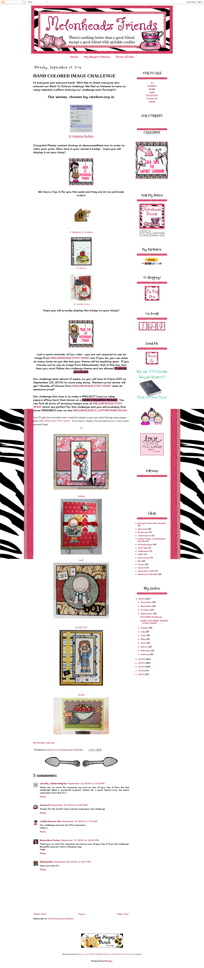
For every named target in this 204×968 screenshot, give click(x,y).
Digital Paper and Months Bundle (151, 540)
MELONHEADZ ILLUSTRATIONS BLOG (100, 410)
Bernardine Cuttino (50, 840)
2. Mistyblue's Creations (81, 232)
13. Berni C (81, 268)
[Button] (151, 228)
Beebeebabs (46, 862)
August (145, 628)
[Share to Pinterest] (100, 750)
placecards (143, 557)
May (143, 639)
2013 (141, 666)
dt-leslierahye (145, 544)
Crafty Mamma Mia (50, 821)
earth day (143, 548)
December (146, 602)
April (143, 643)
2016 (142, 599)
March (144, 647)
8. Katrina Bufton (81, 136)
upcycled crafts (146, 571)
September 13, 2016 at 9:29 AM (69, 805)
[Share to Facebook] (97, 750)
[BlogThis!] (92, 750)
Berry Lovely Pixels (86, 954)
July (143, 631)
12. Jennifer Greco (81, 304)
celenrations (144, 535)
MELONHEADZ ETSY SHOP (70, 357)
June (144, 635)
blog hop (142, 529)
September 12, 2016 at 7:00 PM (86, 783)
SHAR (81, 694)
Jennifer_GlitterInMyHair (53, 783)
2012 (141, 670)
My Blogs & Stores (97, 56)
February (146, 650)
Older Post (123, 914)
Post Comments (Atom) (61, 918)
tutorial (141, 567)
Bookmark (143, 532)
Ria (139, 561)
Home (74, 56)
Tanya (141, 564)
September (147, 613)
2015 (142, 659)
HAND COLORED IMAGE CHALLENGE (154, 621)
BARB (81, 496)
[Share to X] (95, 750)
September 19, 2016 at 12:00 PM (80, 840)
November (146, 606)
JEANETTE (81, 627)
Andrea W (45, 805)
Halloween (143, 551)
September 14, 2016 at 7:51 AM (79, 821)
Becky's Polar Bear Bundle (152, 523)
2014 (141, 663)
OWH (140, 554)
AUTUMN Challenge (151, 617)
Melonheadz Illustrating (122, 954)
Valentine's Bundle (147, 574)
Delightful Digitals (102, 954)
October (145, 610)
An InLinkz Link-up (43, 742)
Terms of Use (125, 56)
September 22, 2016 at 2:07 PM (72, 862)
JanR (81, 560)
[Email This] (90, 750)
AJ (81, 427)
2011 (141, 674)
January (145, 654)
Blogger (108, 961)
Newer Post (40, 914)
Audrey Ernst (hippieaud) (58, 750)
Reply (43, 796)
